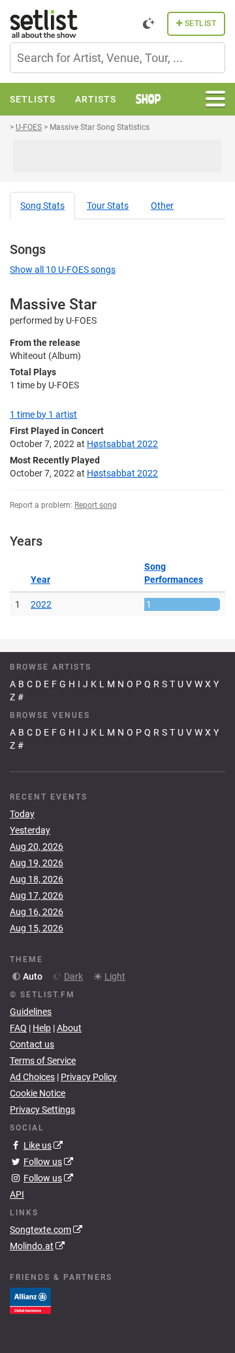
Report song (95, 505)
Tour (108, 205)
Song (42, 205)
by (43, 414)
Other (162, 205)
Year (40, 579)
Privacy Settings (42, 1109)
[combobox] (117, 57)
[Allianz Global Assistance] (30, 1300)
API (17, 1194)
